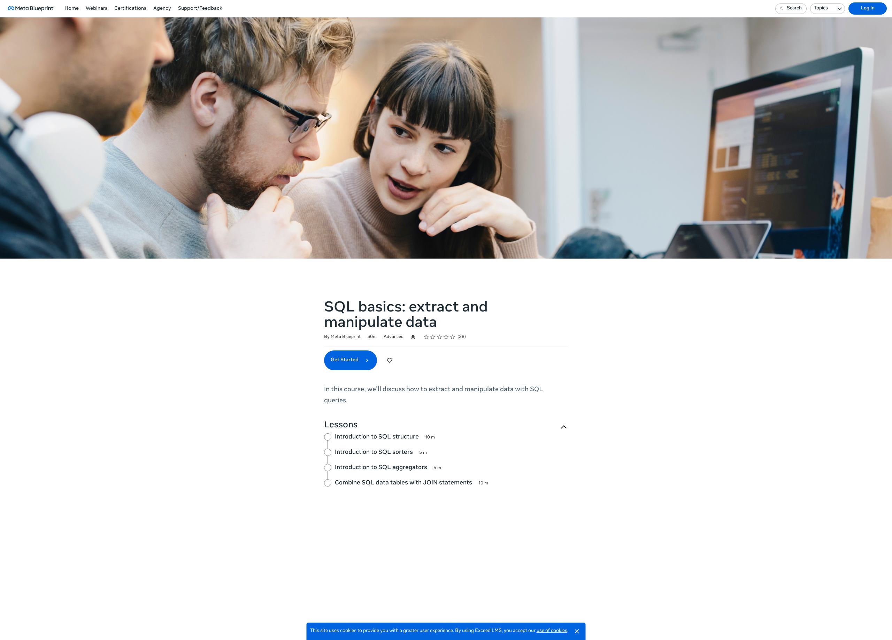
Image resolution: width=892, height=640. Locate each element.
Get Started (345, 360)
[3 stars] (439, 337)
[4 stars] (446, 337)
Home (71, 8)
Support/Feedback (200, 8)
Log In (868, 8)
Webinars (96, 8)
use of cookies (552, 631)
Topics (821, 8)
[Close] (577, 631)
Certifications (130, 8)
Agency (162, 8)
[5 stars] (452, 337)
